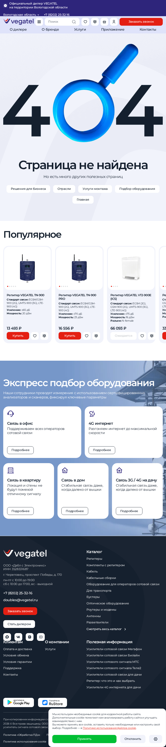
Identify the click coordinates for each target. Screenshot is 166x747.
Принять (84, 739)
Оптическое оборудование (107, 603)
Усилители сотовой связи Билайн (113, 655)
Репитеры (94, 559)
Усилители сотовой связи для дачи (114, 674)
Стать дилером (19, 624)
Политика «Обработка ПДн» (21, 734)
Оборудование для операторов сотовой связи (123, 584)
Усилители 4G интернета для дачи (113, 687)
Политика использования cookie (24, 741)
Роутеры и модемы (101, 610)
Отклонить (132, 739)
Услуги (80, 29)
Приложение (112, 29)
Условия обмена (16, 655)
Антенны (93, 616)
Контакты (148, 29)
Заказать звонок (20, 611)
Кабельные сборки (101, 578)
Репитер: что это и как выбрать (110, 681)
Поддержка (12, 668)
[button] (155, 739)
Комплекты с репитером (105, 565)
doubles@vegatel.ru (20, 600)
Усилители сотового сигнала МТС (112, 662)
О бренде (50, 29)
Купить (18, 336)
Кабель (91, 571)
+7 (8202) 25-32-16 (57, 15)
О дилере (18, 29)
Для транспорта (98, 591)
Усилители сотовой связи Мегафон (114, 649)
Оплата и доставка (17, 649)
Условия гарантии (17, 662)
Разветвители (97, 622)
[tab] (7, 286)
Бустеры (93, 597)
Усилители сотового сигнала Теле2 (113, 668)
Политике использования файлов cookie (109, 728)
